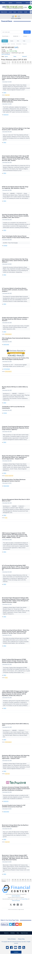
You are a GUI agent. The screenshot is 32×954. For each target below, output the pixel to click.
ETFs (18, 40)
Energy (6, 677)
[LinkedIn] (17, 905)
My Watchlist (15, 36)
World (25, 12)
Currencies (13, 43)
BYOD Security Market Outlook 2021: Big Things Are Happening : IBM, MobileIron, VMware (15, 187)
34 (25, 62)
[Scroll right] (31, 2)
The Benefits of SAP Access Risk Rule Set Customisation (13, 407)
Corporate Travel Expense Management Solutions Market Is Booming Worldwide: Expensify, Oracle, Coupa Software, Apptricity (15, 428)
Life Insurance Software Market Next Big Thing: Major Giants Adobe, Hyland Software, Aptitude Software (15, 260)
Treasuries (24, 43)
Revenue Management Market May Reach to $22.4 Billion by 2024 (16, 500)
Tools (24, 40)
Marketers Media (6, 344)
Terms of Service (11, 939)
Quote (6, 56)
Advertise (12, 932)
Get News (5, 413)
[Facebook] (14, 905)
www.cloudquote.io (16, 896)
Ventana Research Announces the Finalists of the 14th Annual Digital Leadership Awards (15, 358)
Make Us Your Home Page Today (10, 920)
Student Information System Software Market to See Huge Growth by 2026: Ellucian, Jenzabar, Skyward (15, 319)
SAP (16, 47)
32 (20, 62)
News (3, 2)
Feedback (16, 952)
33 (22, 62)
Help (18, 932)
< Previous (4, 62)
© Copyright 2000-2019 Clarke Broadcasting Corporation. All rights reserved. (16, 942)
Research (24, 56)
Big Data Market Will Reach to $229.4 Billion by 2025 (15, 387)
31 (17, 62)
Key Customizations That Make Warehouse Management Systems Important (13, 480)
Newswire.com (6, 114)
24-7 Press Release (7, 369)
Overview (4, 43)
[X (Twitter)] (10, 905)
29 (12, 62)
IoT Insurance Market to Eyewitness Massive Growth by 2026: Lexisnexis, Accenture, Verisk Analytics (15, 290)
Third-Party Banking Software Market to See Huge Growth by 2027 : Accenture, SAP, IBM (16, 128)
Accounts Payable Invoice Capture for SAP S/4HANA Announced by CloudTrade (13, 806)
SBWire (5, 92)
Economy (6, 475)
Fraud (6, 517)
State (14, 12)
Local (10, 12)
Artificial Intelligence (8, 334)
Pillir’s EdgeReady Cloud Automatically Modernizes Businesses (16, 338)
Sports (10, 2)
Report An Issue (24, 932)
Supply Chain (11, 475)
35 (27, 62)
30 (15, 62)
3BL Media (5, 245)
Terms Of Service (16, 900)
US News (20, 12)
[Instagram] (21, 905)
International (18, 43)
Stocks (11, 40)
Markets (4, 40)
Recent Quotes (5, 36)
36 (30, 62)
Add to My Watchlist (5, 54)
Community (19, 2)
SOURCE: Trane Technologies (10, 242)
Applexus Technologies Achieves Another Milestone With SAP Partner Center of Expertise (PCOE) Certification (15, 100)
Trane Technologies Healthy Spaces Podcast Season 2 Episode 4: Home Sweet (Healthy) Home (15, 236)
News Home (4, 12)
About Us (6, 932)
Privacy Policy (24, 899)
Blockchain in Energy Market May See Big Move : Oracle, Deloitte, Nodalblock (15, 825)
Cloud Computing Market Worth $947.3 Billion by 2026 (15, 724)
